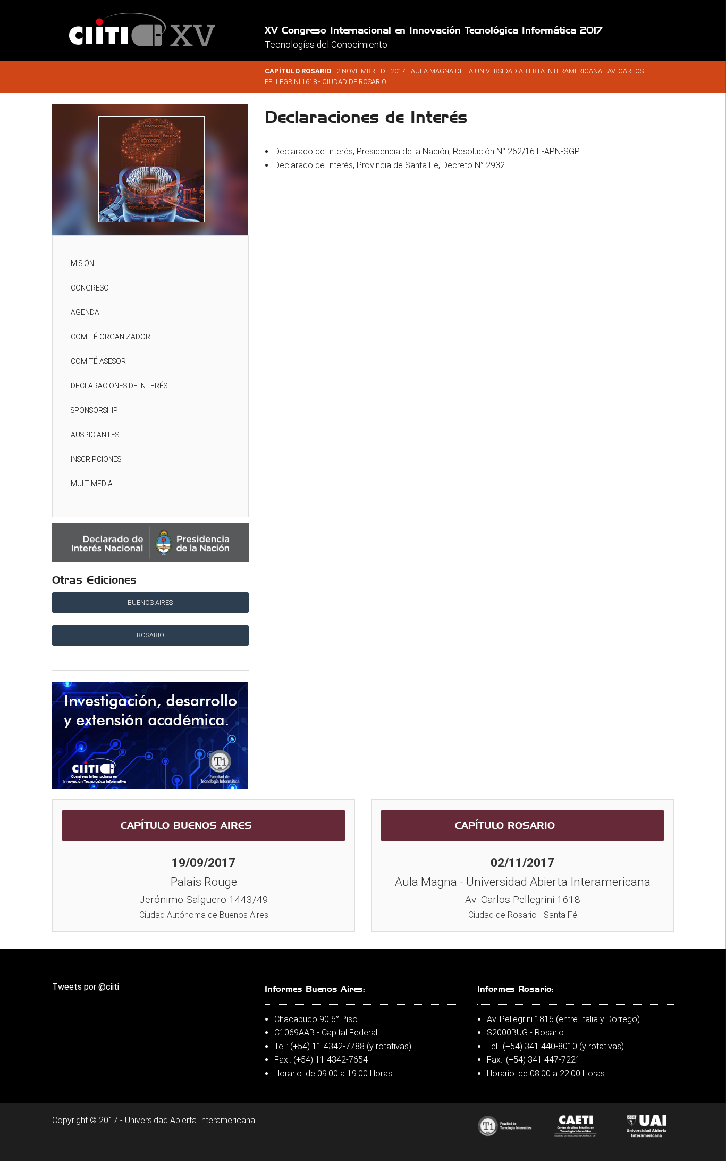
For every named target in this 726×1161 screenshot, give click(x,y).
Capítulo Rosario (505, 825)
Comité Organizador (110, 337)
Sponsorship (94, 410)
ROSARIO (150, 635)
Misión (82, 263)
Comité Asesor (98, 361)
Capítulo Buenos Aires (186, 825)
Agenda (85, 312)
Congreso (90, 288)
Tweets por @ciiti (85, 987)
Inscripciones (96, 459)
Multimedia (92, 483)
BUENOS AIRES (150, 603)
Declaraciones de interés (119, 386)
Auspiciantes (95, 434)
